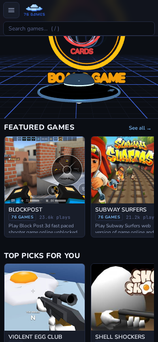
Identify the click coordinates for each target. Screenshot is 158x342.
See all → (140, 128)
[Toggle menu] (11, 10)
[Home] (34, 10)
